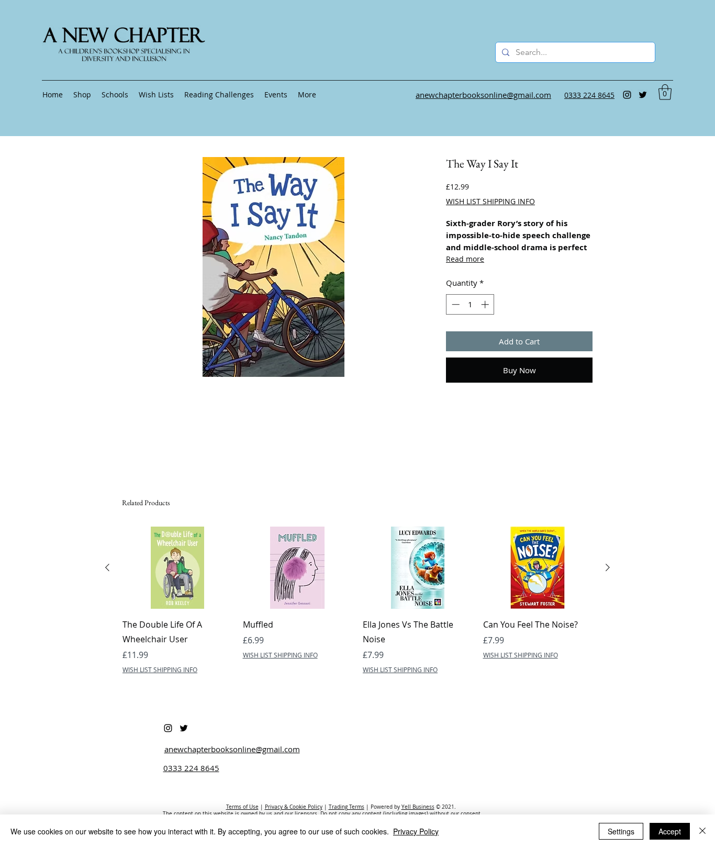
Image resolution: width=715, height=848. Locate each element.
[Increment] (486, 304)
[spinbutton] (470, 304)
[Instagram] (627, 95)
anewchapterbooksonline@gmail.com (232, 749)
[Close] (702, 831)
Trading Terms (346, 807)
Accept (669, 831)
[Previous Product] (107, 567)
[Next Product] (607, 567)
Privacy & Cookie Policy (293, 807)
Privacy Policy (416, 831)
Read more (465, 259)
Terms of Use (242, 807)
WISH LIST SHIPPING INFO (490, 201)
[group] (357, 600)
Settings (621, 831)
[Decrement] (455, 304)
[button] (665, 92)
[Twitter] (643, 95)
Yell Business (417, 807)
